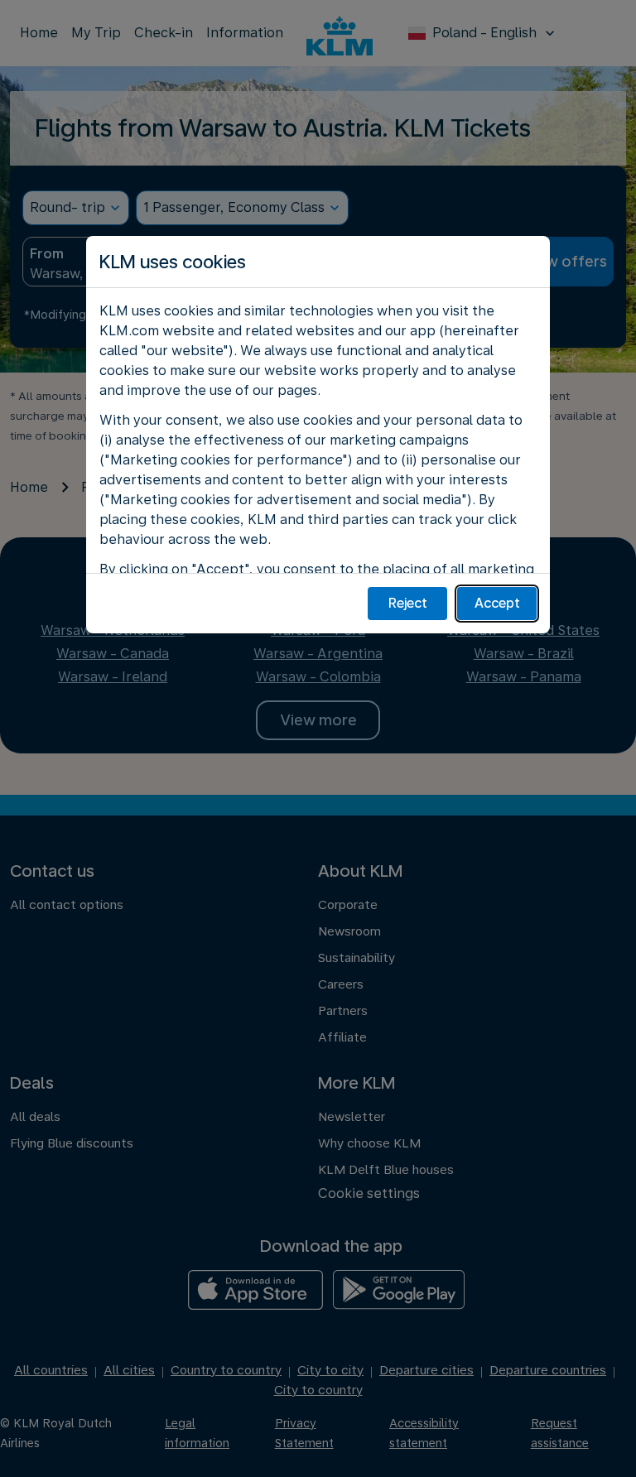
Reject (407, 603)
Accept (497, 603)
